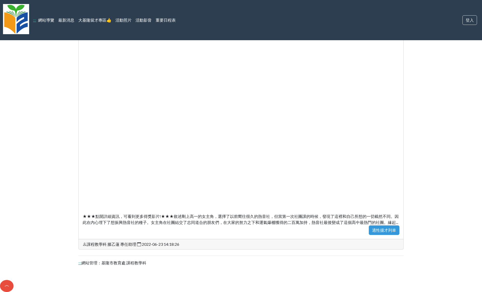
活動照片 (123, 20)
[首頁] (16, 18)
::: (34, 20)
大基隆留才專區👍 (94, 20)
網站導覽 (46, 20)
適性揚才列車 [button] (384, 230)
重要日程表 (166, 20)
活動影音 (144, 20)
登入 (470, 20)
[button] (7, 286)
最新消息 (66, 20)
